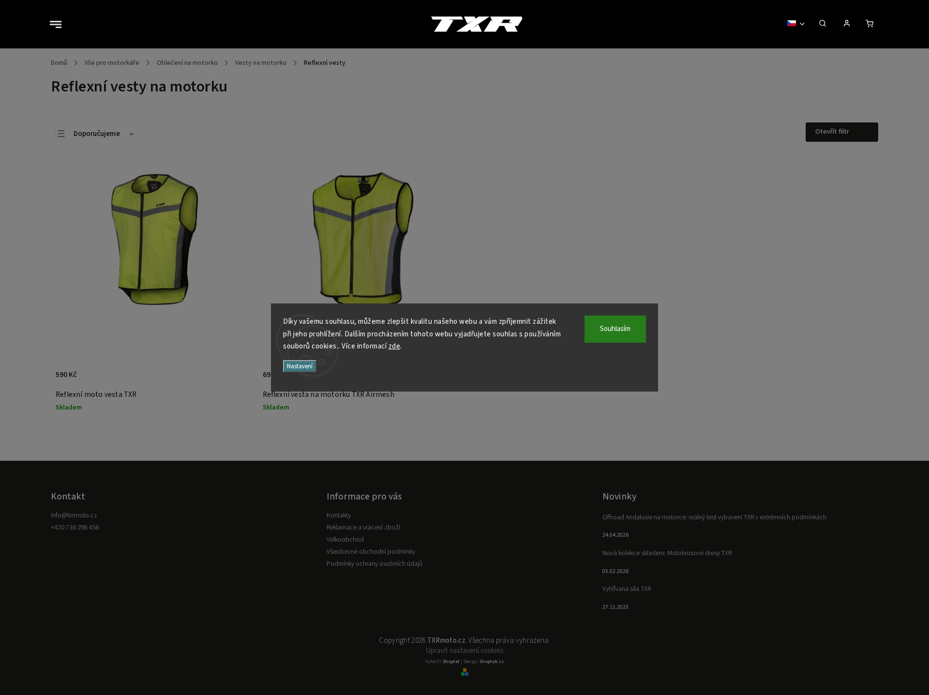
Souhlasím (615, 329)
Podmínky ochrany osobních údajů (374, 564)
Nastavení (300, 366)
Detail (235, 380)
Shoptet (451, 661)
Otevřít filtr (832, 131)
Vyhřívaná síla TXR (626, 589)
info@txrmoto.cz (74, 515)
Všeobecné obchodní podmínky (371, 552)
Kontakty (339, 515)
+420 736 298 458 (75, 527)
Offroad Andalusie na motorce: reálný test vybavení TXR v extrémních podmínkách (714, 517)
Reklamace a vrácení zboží (363, 527)
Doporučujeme (97, 134)
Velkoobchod (345, 539)
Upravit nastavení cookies (465, 651)
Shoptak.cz (491, 661)
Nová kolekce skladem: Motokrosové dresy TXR (667, 553)
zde (395, 346)
